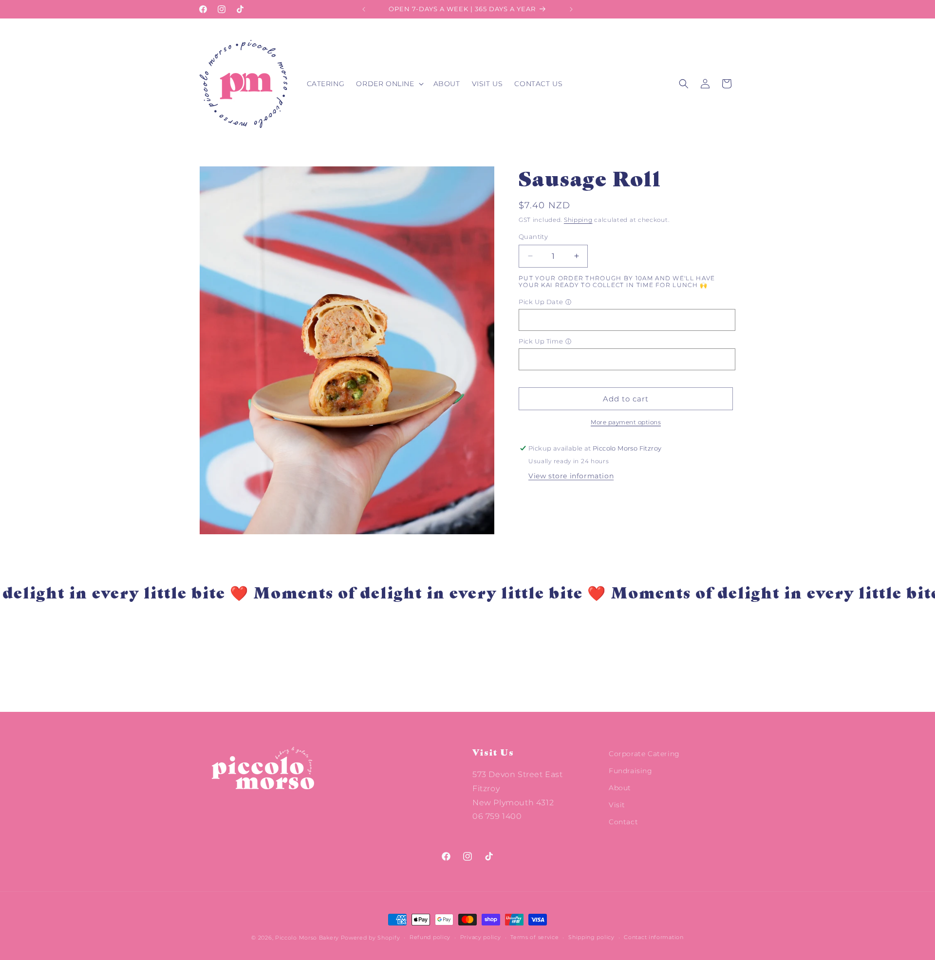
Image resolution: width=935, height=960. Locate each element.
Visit (617, 804)
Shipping (578, 219)
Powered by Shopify (370, 937)
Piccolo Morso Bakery (307, 937)
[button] (388, 83)
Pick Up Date (541, 302)
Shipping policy (591, 937)
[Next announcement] (571, 9)
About (620, 787)
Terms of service (534, 937)
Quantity (533, 236)
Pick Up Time (541, 341)
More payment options (626, 422)
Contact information (653, 937)
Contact (623, 821)
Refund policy (430, 937)
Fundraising (631, 770)
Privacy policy (480, 937)
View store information (571, 475)
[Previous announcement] (363, 9)
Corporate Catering (644, 753)
